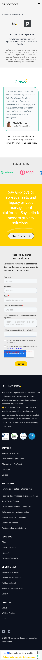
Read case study (29, 143)
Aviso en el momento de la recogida (19, 657)
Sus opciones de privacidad (21, 653)
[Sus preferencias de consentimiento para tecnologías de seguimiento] (38, 656)
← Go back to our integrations (12, 14)
